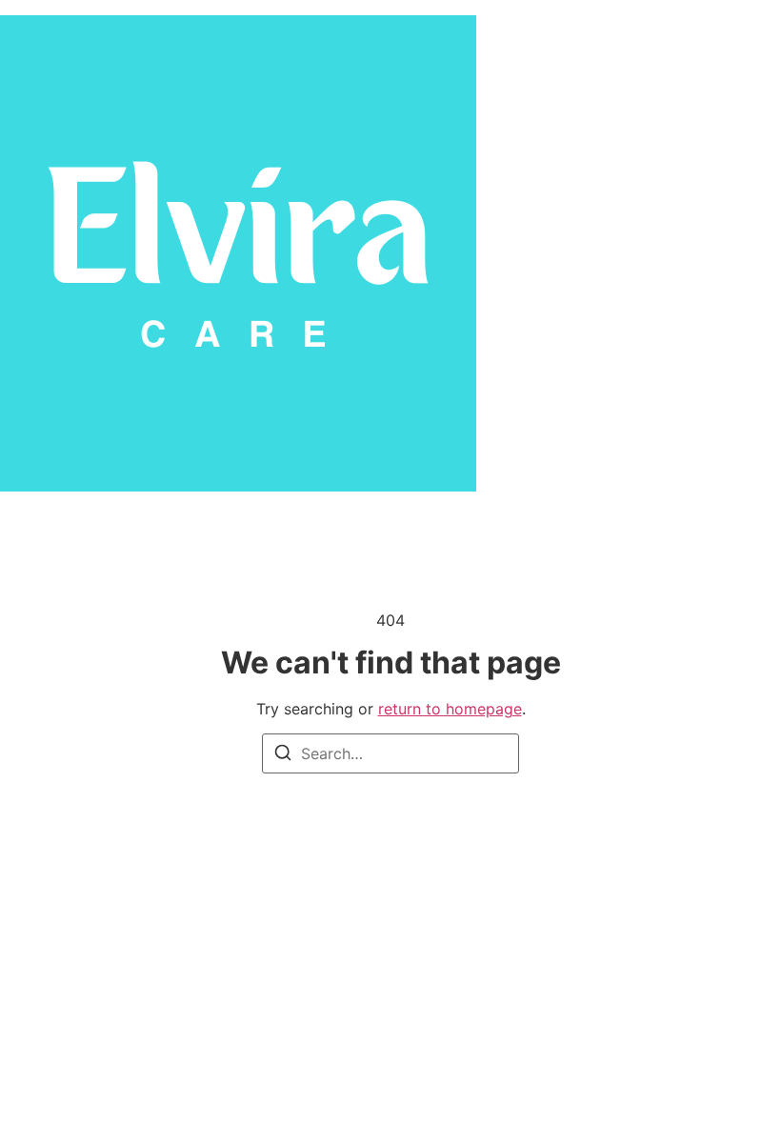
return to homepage (450, 708)
